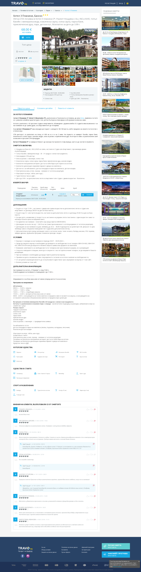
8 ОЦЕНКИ (21, 61)
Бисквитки (65, 550)
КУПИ (28, 37)
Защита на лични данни (48, 552)
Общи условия (45, 550)
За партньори (86, 550)
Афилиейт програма (88, 547)
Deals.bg (29, 551)
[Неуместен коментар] (94, 455)
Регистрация (110, 3)
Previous (45, 46)
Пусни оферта (66, 552)
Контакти (84, 552)
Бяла (82, 118)
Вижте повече (117, 566)
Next (95, 46)
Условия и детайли (44, 108)
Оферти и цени (24, 108)
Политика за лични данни (70, 547)
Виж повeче (114, 546)
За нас (43, 547)
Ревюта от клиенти (66, 108)
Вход (121, 3)
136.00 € (89, 195)
